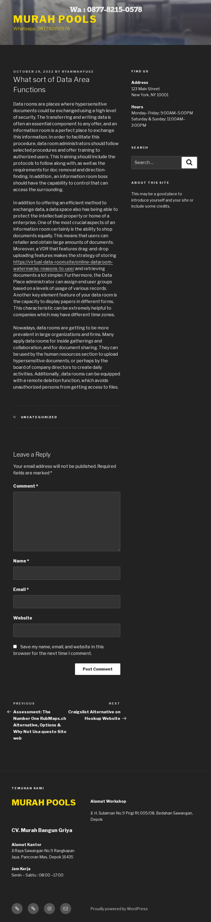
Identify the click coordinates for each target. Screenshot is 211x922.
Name (21, 561)
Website (22, 618)
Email (21, 589)
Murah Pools (55, 19)
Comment (25, 486)
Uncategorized (39, 417)
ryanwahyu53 (77, 71)
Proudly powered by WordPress (119, 908)
